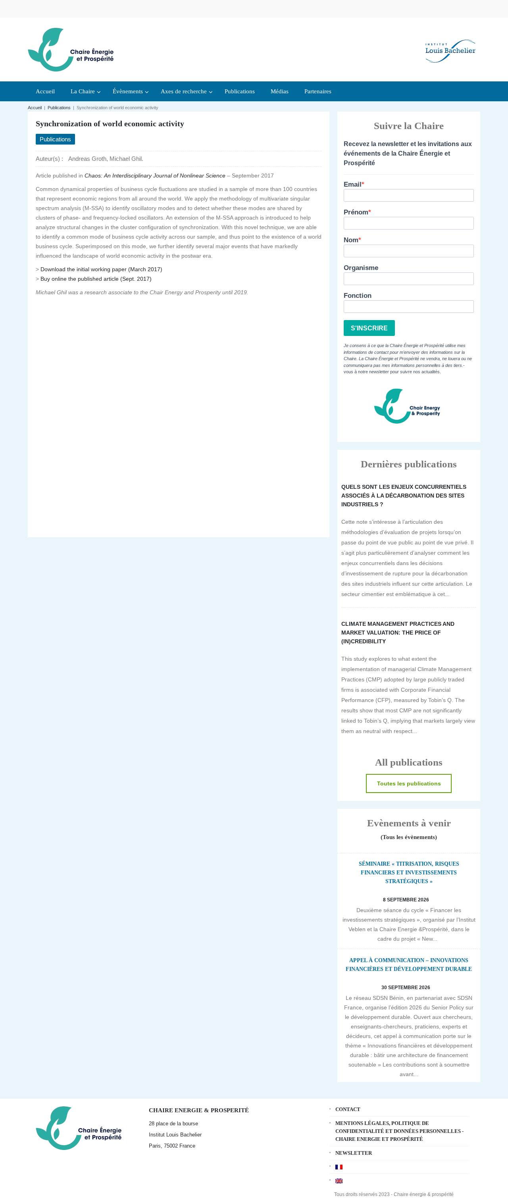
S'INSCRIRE (369, 328)
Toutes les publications (409, 783)
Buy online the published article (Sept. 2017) (96, 279)
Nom (351, 240)
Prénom (356, 212)
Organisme (361, 267)
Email (353, 184)
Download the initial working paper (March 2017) (101, 269)
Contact (347, 1109)
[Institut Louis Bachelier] (450, 44)
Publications (59, 107)
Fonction (357, 295)
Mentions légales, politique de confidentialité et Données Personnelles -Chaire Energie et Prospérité (399, 1131)
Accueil (35, 107)
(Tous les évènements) (409, 837)
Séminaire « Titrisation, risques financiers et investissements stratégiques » (409, 872)
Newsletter (353, 1153)
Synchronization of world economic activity (110, 123)
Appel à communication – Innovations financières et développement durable (409, 964)
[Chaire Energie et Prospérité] (71, 48)
